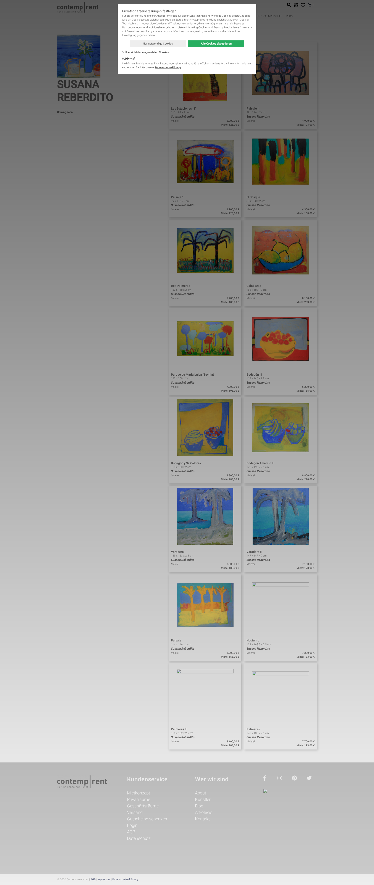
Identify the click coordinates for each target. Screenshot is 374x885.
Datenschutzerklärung (168, 67)
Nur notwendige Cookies (158, 43)
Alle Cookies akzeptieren (216, 43)
